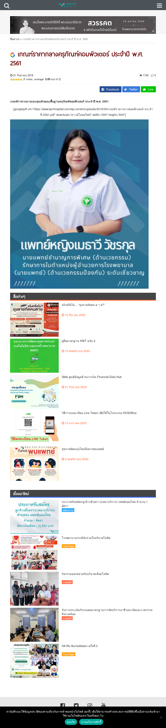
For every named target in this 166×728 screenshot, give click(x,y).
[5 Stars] (21, 79)
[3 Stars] (16, 79)
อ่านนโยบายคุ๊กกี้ (91, 722)
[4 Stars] (18, 79)
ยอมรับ (71, 722)
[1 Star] (11, 79)
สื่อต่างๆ (14, 39)
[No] (161, 717)
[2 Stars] (14, 79)
